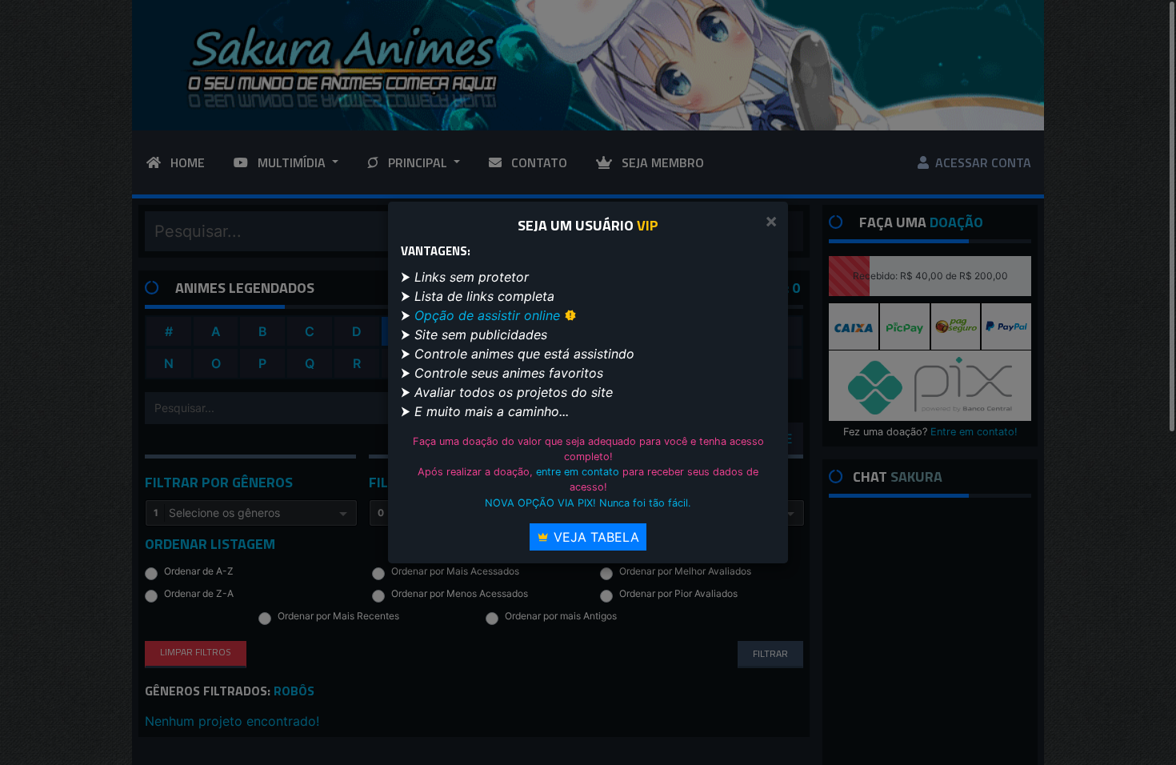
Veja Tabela (594, 537)
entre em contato (577, 472)
